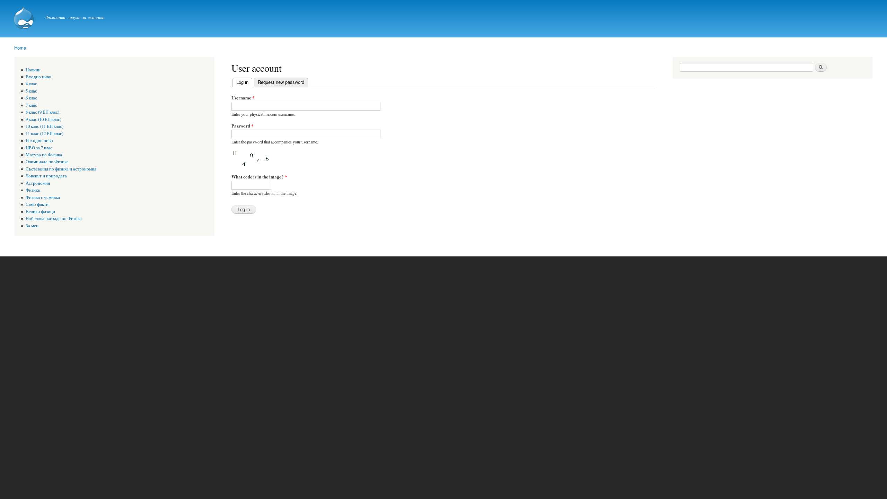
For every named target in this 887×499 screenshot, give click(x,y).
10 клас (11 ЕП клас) (44, 126)
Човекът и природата (46, 176)
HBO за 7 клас (39, 148)
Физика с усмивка (43, 197)
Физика (33, 190)
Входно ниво (38, 77)
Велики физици (40, 212)
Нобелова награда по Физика (54, 218)
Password (242, 125)
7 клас (31, 105)
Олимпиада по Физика (47, 162)
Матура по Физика (44, 155)
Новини (33, 70)
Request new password (281, 82)
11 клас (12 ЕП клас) (44, 134)
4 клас (31, 84)
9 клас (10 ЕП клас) (43, 119)
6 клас (31, 98)
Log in (244, 82)
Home (20, 47)
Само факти (37, 204)
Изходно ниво (39, 140)
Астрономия (38, 183)
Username (243, 97)
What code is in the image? (259, 176)
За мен (32, 226)
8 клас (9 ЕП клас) (42, 112)
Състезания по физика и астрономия (61, 169)
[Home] (24, 18)
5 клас (31, 91)
